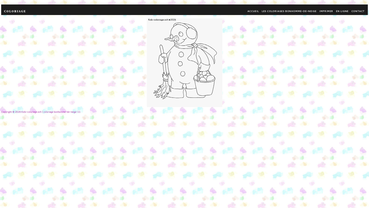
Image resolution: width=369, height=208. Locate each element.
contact (358, 11)
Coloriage (15, 11)
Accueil (253, 11)
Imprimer (326, 11)
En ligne (342, 11)
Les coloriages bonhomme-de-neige (289, 11)
